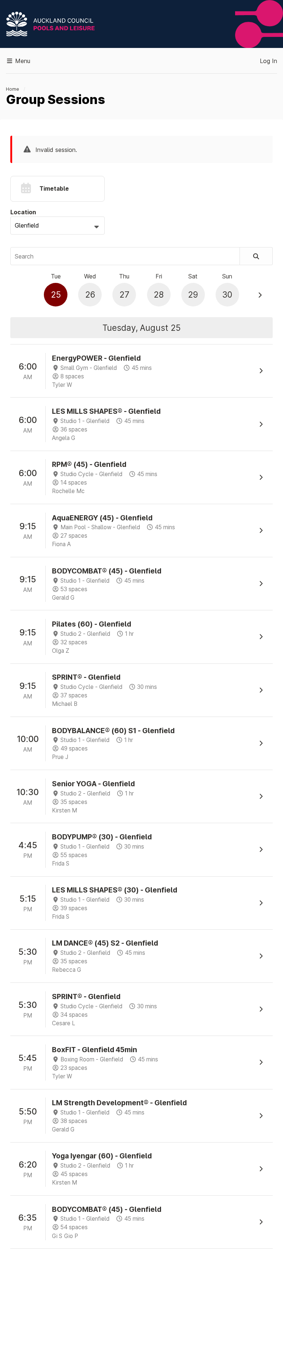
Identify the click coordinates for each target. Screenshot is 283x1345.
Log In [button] (268, 61)
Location (23, 212)
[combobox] (57, 225)
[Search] (256, 256)
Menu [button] (21, 61)
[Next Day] (260, 295)
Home (12, 89)
